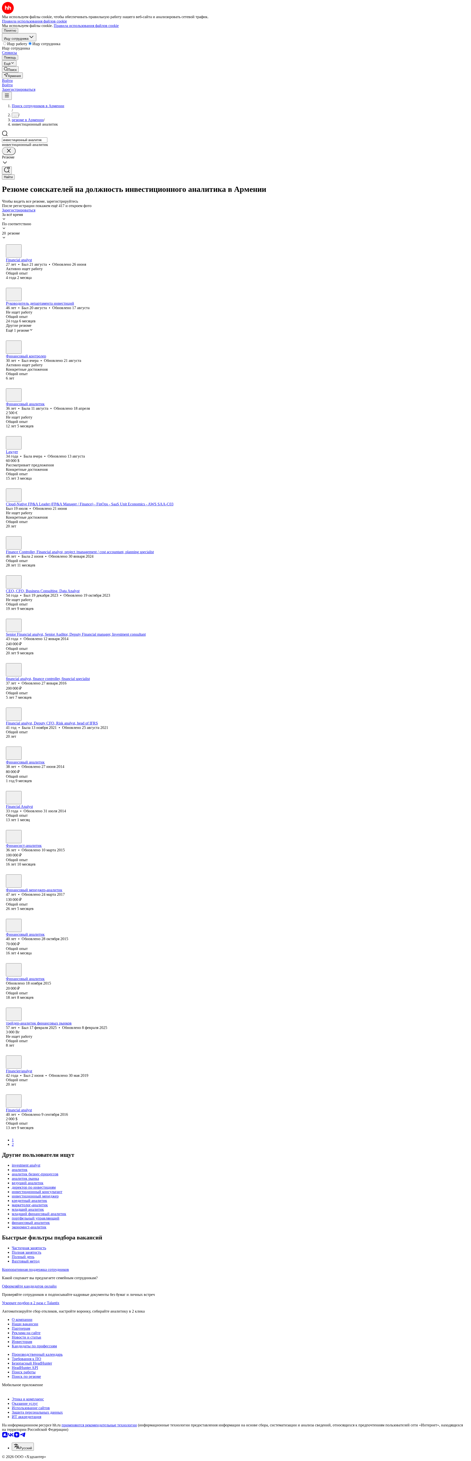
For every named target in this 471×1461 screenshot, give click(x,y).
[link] (10, 69)
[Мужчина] (14, 251)
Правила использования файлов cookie (86, 26)
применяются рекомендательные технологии (99, 1425)
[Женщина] (14, 395)
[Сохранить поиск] (7, 170)
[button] (7, 81)
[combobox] (24, 140)
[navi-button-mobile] (7, 96)
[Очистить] (9, 151)
